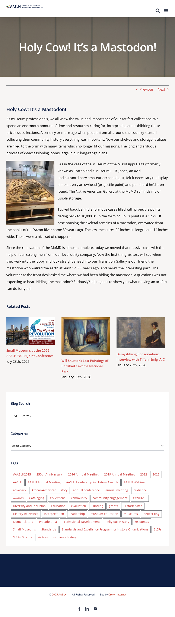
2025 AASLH (59, 594)
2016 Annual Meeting (83, 474)
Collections (58, 498)
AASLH (17, 482)
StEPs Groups (22, 537)
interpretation (54, 514)
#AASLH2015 (22, 474)
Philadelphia (48, 522)
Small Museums (24, 529)
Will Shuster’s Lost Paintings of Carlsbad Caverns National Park (80, 336)
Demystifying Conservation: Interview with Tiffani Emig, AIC (135, 333)
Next (161, 89)
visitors (43, 537)
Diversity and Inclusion (29, 506)
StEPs (158, 529)
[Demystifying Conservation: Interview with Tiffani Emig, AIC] (141, 332)
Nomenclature (23, 522)
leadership (77, 514)
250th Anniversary (49, 474)
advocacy (19, 490)
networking (151, 514)
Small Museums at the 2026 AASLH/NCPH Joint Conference (24, 331)
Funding (97, 506)
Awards (18, 498)
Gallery (37, 331)
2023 (156, 474)
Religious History (117, 522)
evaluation (78, 506)
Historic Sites (133, 506)
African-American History (49, 490)
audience (140, 490)
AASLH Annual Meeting (44, 482)
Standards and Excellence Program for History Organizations (105, 529)
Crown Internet (117, 594)
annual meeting (116, 490)
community (79, 498)
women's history (65, 537)
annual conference (86, 490)
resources (142, 522)
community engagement (110, 498)
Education (58, 506)
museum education (104, 514)
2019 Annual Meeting (119, 474)
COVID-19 (139, 498)
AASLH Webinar (135, 482)
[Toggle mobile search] (158, 10)
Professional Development (81, 522)
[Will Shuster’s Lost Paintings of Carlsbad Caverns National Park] (85, 336)
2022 (143, 474)
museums (131, 514)
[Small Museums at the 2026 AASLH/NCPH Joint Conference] (30, 331)
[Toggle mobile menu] (166, 10)
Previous (147, 89)
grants (113, 506)
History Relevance (25, 514)
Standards (48, 529)
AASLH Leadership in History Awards (92, 482)
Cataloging (36, 498)
